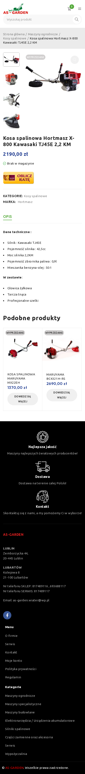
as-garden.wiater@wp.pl (31, 600)
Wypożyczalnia (16, 754)
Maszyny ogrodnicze (43, 34)
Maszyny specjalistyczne (23, 704)
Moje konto (13, 660)
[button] (75, 60)
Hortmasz (25, 202)
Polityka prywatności (20, 669)
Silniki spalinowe (17, 729)
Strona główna (14, 34)
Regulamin (13, 677)
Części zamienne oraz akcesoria (29, 737)
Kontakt (11, 652)
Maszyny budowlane (20, 712)
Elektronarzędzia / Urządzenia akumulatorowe (40, 720)
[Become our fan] (7, 615)
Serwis (10, 644)
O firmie (11, 635)
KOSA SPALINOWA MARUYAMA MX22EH (21, 378)
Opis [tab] (7, 216)
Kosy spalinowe (14, 38)
